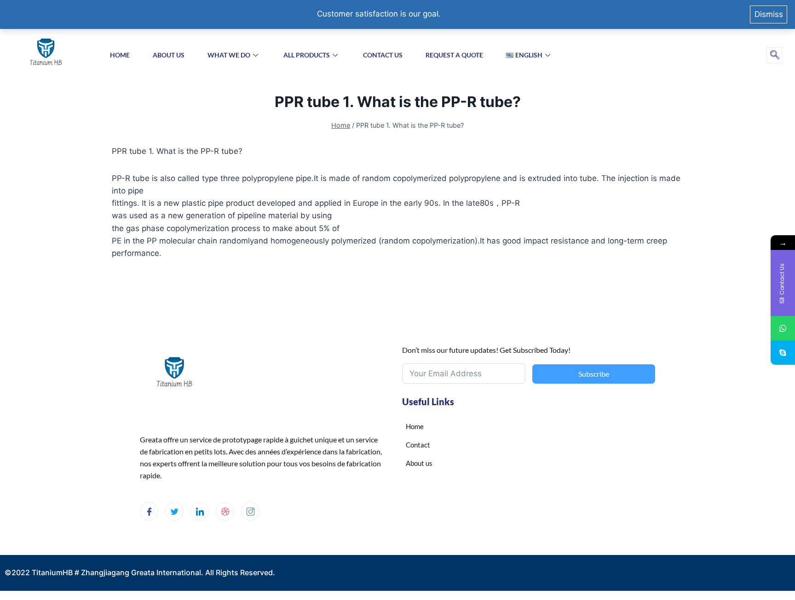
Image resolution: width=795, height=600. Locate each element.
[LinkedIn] (199, 511)
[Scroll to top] (767, 557)
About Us (168, 55)
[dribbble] (225, 511)
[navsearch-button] (774, 55)
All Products (306, 55)
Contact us (383, 55)
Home (120, 55)
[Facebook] (149, 511)
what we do (228, 55)
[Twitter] (174, 511)
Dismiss (769, 14)
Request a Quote (454, 55)
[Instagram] (250, 511)
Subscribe (593, 373)
